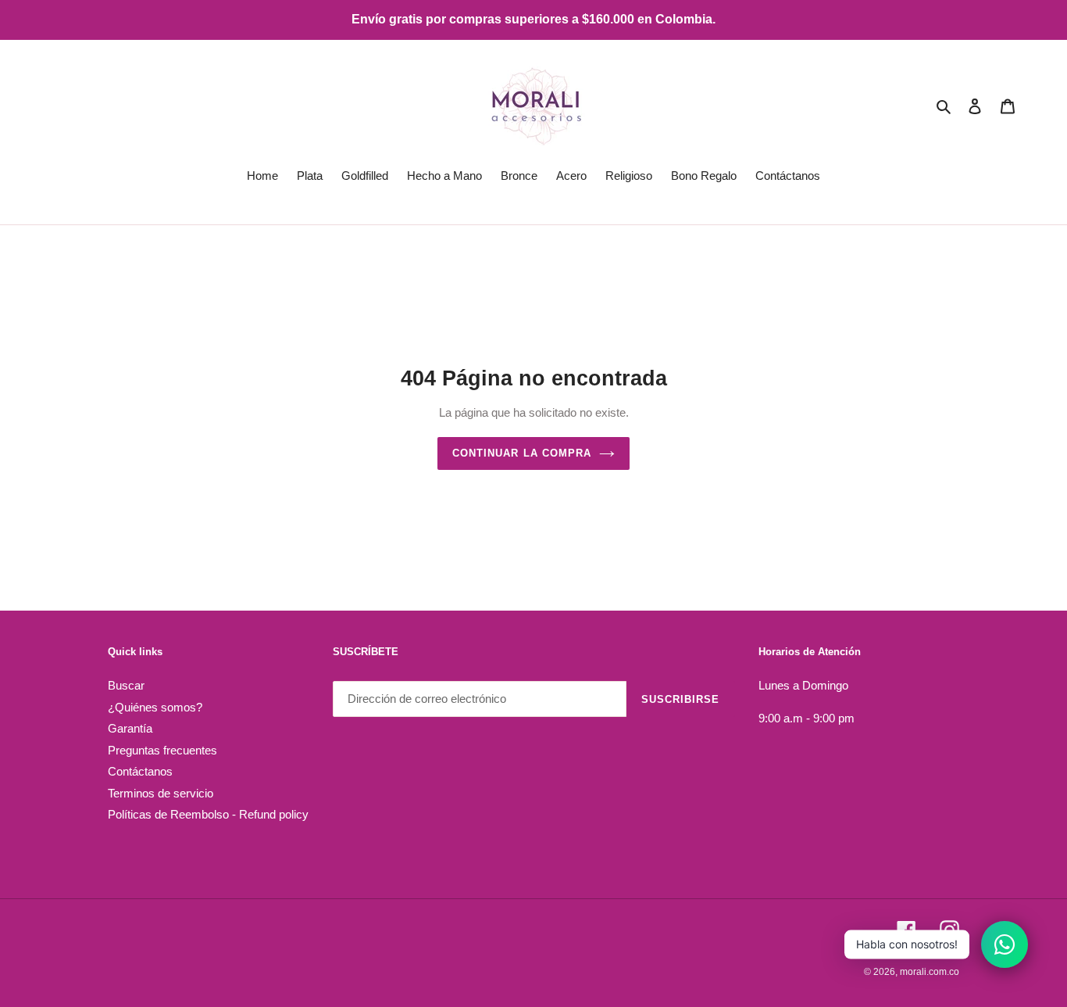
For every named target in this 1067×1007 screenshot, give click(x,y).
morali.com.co (929, 971)
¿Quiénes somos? (155, 707)
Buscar (126, 685)
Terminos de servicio (160, 793)
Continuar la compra (521, 453)
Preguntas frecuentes (162, 750)
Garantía (130, 728)
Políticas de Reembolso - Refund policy (208, 814)
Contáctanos (140, 771)
